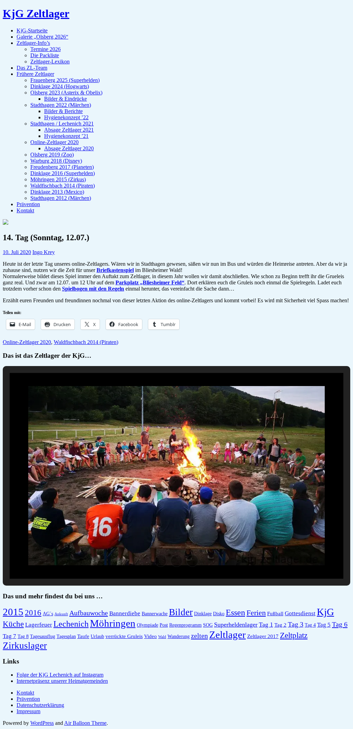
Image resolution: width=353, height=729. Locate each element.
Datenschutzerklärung (40, 705)
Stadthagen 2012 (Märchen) (60, 198)
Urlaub (97, 636)
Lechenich (71, 623)
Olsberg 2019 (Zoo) (52, 155)
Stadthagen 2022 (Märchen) (60, 105)
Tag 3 (295, 624)
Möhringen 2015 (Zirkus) (58, 179)
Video (150, 636)
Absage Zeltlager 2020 (69, 148)
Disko (218, 613)
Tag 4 (310, 625)
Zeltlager (227, 634)
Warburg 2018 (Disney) (56, 161)
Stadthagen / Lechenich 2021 (62, 123)
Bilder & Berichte (63, 111)
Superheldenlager (236, 624)
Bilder (181, 612)
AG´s (48, 613)
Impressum (28, 711)
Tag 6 (339, 624)
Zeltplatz (293, 635)
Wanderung (179, 636)
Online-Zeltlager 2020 (54, 142)
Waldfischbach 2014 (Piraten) (62, 186)
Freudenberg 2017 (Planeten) (62, 167)
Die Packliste (44, 55)
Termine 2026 (45, 49)
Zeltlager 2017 (263, 636)
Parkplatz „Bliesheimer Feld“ (149, 282)
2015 (13, 612)
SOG (208, 625)
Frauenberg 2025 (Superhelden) (65, 80)
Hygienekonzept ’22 (66, 117)
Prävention (28, 204)
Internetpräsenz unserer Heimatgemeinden (62, 681)
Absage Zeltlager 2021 (69, 130)
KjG (325, 611)
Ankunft (61, 614)
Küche (13, 624)
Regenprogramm (185, 625)
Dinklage (203, 613)
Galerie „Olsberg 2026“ (42, 37)
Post (164, 625)
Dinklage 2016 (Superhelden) (62, 173)
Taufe (83, 636)
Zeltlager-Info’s (33, 43)
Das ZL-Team (32, 68)
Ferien (256, 612)
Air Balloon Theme (85, 723)
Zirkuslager (25, 645)
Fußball (275, 613)
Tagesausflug (42, 636)
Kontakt (25, 210)
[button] (160, 561)
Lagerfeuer (38, 624)
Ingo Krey (43, 252)
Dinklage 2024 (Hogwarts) (59, 86)
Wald (162, 637)
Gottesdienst (300, 613)
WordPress (42, 723)
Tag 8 (23, 636)
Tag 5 (324, 624)
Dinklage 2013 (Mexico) (57, 192)
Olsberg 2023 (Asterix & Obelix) (66, 92)
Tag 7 (9, 636)
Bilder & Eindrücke (65, 99)
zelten (199, 635)
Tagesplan (66, 636)
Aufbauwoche (88, 613)
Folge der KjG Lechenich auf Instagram (60, 675)
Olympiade (147, 625)
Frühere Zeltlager (35, 74)
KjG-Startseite (32, 30)
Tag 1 (266, 624)
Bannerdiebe (124, 613)
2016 (33, 612)
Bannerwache (155, 613)
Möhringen (112, 623)
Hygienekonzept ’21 (66, 136)
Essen (235, 612)
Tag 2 (280, 625)
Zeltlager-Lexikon (50, 61)
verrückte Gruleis (124, 636)
